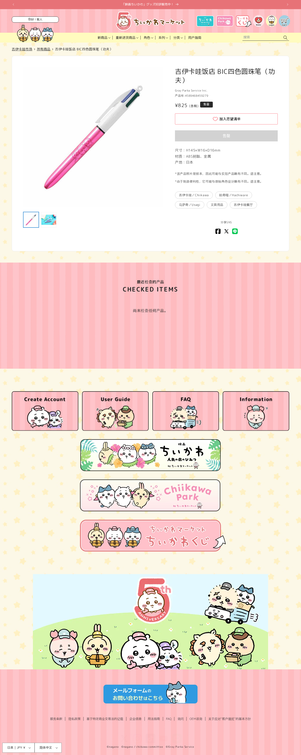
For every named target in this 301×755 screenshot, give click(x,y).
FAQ (168, 719)
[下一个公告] (287, 4)
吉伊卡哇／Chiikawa (194, 195)
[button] (104, 38)
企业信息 (135, 719)
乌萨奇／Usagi (189, 205)
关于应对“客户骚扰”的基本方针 (229, 719)
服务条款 (56, 719)
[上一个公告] (13, 4)
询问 (181, 719)
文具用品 (217, 205)
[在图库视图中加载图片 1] (31, 220)
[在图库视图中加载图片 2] (49, 220)
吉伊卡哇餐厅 (243, 205)
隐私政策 (74, 719)
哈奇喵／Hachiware (233, 195)
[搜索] (285, 38)
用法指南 (154, 719)
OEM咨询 (196, 719)
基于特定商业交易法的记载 (105, 719)
